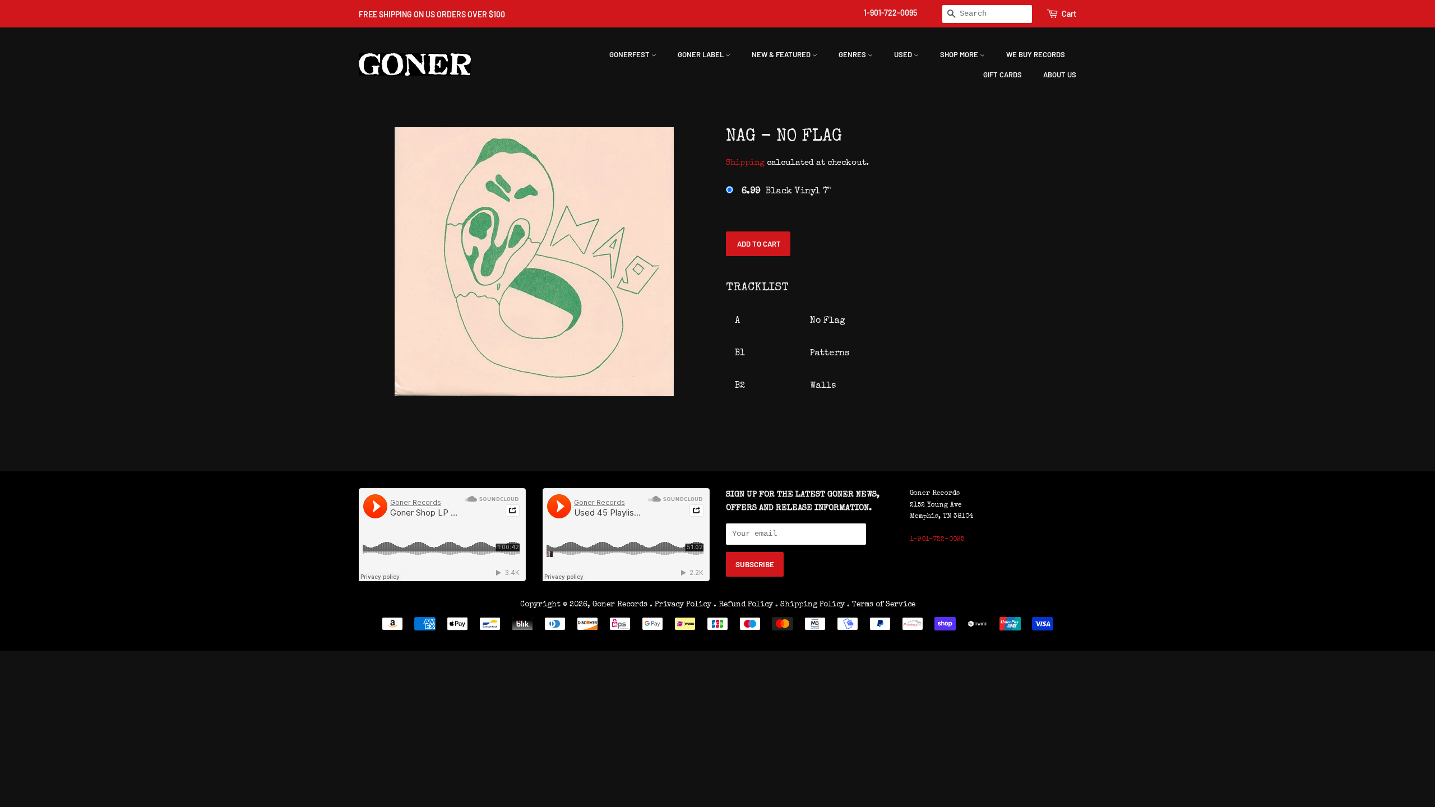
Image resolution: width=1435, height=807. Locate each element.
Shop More (960, 54)
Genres (853, 54)
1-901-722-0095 (890, 12)
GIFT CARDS (1002, 74)
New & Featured (782, 54)
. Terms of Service (881, 605)
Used (904, 54)
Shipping (745, 163)
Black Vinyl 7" (786, 191)
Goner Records (621, 605)
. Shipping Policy (810, 605)
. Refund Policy (743, 605)
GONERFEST (630, 54)
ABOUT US (1059, 74)
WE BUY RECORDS (1035, 54)
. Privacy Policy (680, 605)
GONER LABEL (701, 54)
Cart (1069, 13)
